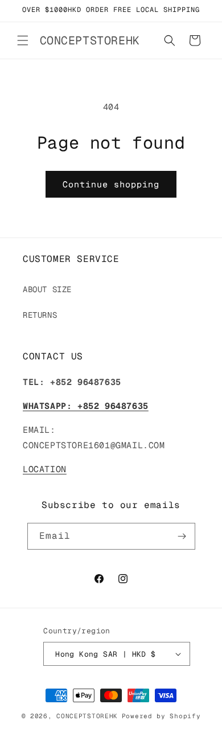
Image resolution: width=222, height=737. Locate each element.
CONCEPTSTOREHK (87, 716)
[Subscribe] (182, 536)
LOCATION (45, 469)
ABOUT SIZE (47, 289)
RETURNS (40, 315)
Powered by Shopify (161, 716)
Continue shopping (111, 184)
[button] (22, 40)
